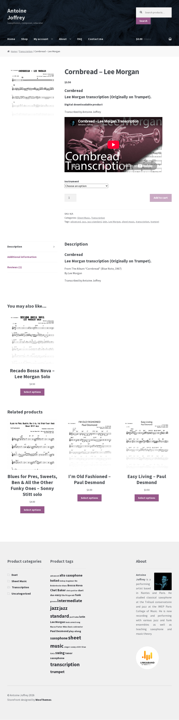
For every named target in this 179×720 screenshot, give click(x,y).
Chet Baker (58, 590)
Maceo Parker (56, 627)
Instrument (72, 181)
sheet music (128, 221)
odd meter (78, 627)
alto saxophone (71, 575)
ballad (54, 580)
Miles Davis (68, 627)
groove (53, 601)
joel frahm (74, 617)
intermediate (69, 600)
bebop (63, 581)
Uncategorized (21, 593)
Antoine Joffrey (16, 14)
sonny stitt (75, 647)
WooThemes (43, 699)
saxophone (59, 638)
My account (41, 39)
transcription (142, 221)
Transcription (26, 51)
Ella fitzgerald (68, 595)
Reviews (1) (14, 267)
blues (64, 586)
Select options (32, 391)
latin (105, 221)
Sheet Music (83, 217)
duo (52, 595)
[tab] (32, 247)
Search (143, 20)
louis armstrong (73, 622)
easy (58, 595)
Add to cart (161, 197)
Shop (24, 39)
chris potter (72, 590)
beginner (70, 581)
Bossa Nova (75, 585)
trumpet (155, 221)
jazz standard (94, 221)
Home (11, 39)
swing (60, 653)
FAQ (79, 39)
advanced (75, 221)
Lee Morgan (114, 221)
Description (14, 246)
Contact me (95, 39)
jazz (84, 221)
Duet (15, 575)
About (63, 39)
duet (81, 590)
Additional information (22, 257)
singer (67, 647)
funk (78, 595)
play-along (75, 631)
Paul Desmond (59, 631)
